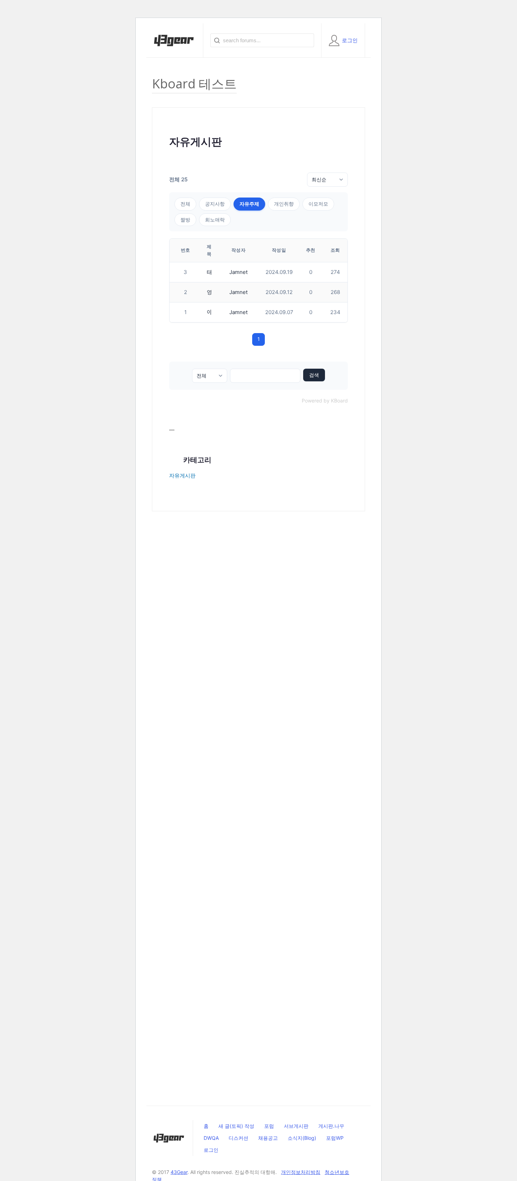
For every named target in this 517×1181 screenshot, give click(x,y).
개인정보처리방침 (300, 1172)
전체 (185, 204)
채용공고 (268, 1138)
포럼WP (335, 1138)
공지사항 (215, 204)
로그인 (211, 1150)
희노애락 (215, 220)
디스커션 (238, 1138)
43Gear (179, 1172)
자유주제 (249, 204)
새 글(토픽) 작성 (236, 1126)
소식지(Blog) (302, 1138)
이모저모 (318, 204)
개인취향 (284, 204)
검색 (314, 375)
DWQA (211, 1138)
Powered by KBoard (325, 401)
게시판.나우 (331, 1126)
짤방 (185, 220)
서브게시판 (296, 1126)
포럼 (269, 1126)
